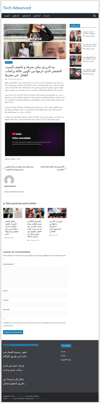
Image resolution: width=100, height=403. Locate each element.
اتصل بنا (63, 355)
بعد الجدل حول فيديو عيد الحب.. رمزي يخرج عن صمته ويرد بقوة (90, 45)
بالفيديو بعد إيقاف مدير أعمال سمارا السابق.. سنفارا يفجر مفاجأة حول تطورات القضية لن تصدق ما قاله (90, 70)
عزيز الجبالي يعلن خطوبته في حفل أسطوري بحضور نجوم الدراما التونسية (19, 168)
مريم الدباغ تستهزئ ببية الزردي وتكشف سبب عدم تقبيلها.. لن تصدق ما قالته (90, 58)
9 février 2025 (89, 61)
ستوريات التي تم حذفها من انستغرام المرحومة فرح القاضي (56, 226)
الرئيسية (7, 16)
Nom (5, 291)
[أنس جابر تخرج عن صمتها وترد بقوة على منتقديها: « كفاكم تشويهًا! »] (75, 36)
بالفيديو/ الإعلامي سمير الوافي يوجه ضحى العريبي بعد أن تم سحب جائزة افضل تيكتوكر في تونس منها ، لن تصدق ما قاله (34, 229)
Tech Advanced (17, 7)
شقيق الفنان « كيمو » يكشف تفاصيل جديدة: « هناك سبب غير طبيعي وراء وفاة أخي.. (11, 227)
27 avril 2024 (9, 387)
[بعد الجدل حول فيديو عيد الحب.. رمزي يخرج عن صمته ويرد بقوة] (75, 48)
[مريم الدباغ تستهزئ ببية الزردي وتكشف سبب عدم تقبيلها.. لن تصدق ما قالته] (75, 61)
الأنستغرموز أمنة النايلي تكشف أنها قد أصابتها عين (52, 168)
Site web (6, 309)
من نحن (63, 351)
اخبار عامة (46, 16)
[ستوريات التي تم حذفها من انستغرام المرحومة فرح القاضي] (57, 209)
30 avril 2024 (9, 374)
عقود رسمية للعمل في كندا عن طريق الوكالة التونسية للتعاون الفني (15, 354)
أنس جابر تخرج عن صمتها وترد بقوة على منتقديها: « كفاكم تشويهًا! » (89, 32)
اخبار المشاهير (26, 16)
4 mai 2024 (8, 360)
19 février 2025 (89, 36)
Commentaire (8, 264)
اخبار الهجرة (15, 16)
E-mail (6, 300)
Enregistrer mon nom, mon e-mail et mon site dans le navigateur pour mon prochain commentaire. (34, 324)
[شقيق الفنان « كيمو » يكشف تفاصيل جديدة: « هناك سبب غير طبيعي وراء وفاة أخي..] (12, 209)
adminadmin (19, 79)
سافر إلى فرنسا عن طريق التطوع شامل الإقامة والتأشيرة (13, 381)
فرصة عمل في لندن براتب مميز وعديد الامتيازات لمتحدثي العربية (13, 368)
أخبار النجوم (37, 16)
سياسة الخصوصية (66, 360)
